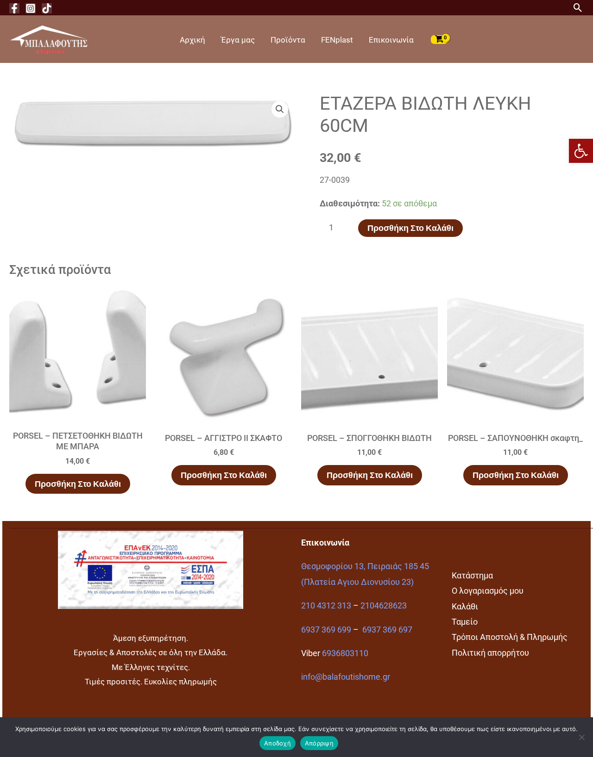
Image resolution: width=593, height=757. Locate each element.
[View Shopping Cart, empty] (439, 39)
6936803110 (345, 653)
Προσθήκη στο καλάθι (410, 228)
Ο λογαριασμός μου (488, 591)
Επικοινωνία (391, 39)
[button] (581, 151)
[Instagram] (30, 8)
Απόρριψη (319, 743)
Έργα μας (238, 39)
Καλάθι (465, 606)
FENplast (337, 39)
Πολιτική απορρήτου (490, 653)
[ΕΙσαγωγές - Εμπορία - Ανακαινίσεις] (48, 38)
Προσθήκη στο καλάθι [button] (78, 484)
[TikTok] (47, 8)
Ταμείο (465, 622)
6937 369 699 (326, 629)
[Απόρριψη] (581, 737)
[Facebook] (14, 8)
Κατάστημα (472, 575)
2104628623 (383, 605)
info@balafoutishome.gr (345, 677)
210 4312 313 (326, 605)
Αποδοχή (277, 743)
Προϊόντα (288, 39)
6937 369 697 (387, 629)
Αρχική (192, 39)
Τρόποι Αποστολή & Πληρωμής (510, 637)
